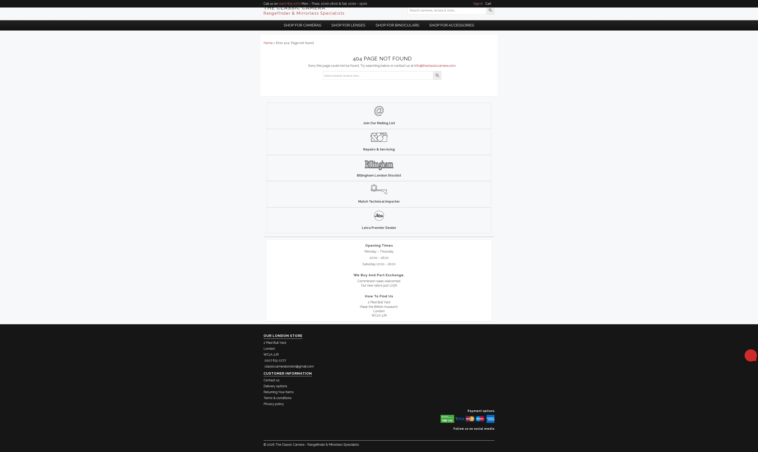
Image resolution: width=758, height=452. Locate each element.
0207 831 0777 (290, 4)
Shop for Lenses (348, 25)
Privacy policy (274, 404)
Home (268, 43)
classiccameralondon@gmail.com (289, 366)
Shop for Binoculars (397, 25)
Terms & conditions (278, 398)
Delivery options (275, 386)
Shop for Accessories (451, 25)
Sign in (478, 4)
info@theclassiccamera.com (435, 66)
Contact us (272, 380)
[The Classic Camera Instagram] (493, 434)
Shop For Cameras (302, 25)
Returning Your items (279, 392)
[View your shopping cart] (493, 4)
